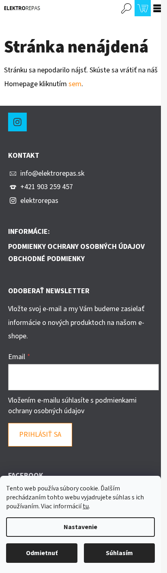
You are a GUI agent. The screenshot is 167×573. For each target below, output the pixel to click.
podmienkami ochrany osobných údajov (72, 405)
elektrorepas (39, 201)
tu (86, 506)
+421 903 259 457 (46, 187)
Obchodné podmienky (46, 259)
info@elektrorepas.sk (52, 173)
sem (75, 84)
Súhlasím (119, 553)
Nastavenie (80, 527)
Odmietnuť (42, 553)
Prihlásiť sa (40, 434)
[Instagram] (17, 122)
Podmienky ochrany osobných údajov (76, 247)
